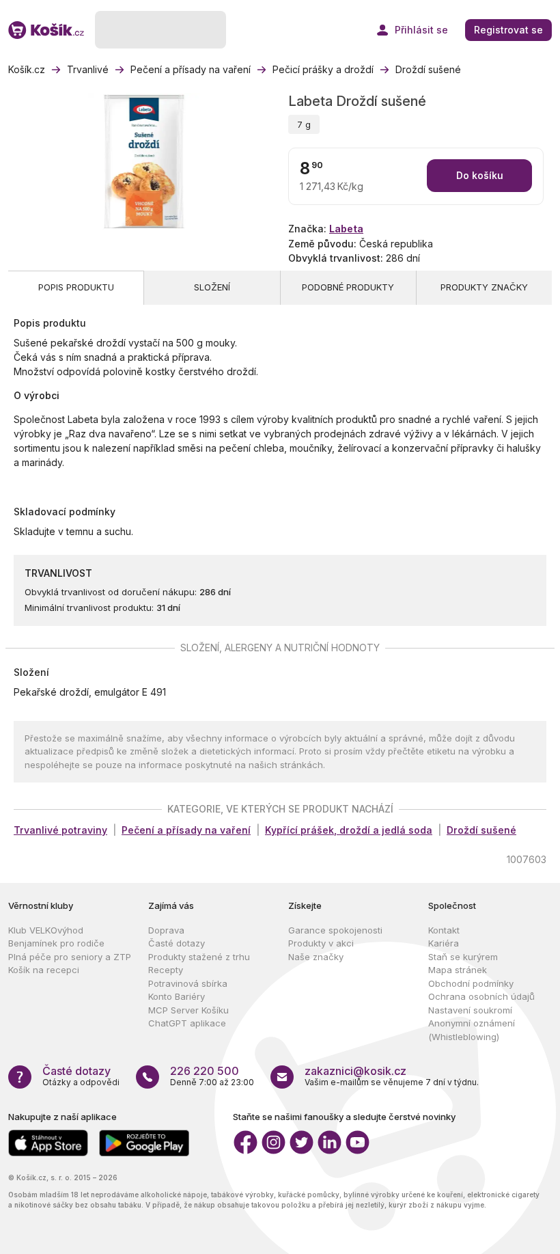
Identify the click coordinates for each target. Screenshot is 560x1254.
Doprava (166, 930)
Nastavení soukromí (470, 1010)
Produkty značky (484, 287)
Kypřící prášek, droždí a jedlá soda (348, 830)
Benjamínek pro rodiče (56, 943)
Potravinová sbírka (187, 983)
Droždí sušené (481, 830)
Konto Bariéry (176, 996)
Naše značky (316, 956)
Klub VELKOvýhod (45, 930)
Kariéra (443, 943)
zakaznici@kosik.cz (355, 1070)
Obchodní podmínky (471, 983)
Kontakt (444, 930)
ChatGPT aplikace (187, 1023)
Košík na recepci (43, 969)
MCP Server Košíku (188, 1010)
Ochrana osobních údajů (481, 996)
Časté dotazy (176, 943)
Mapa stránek (457, 969)
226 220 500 (204, 1070)
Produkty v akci (321, 943)
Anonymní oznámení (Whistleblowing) (471, 1030)
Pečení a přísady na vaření (186, 830)
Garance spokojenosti (335, 930)
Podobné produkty (348, 287)
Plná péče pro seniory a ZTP (69, 956)
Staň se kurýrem (463, 956)
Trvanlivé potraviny (60, 830)
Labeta (346, 228)
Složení (212, 287)
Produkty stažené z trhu (199, 956)
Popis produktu (76, 287)
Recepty (165, 969)
